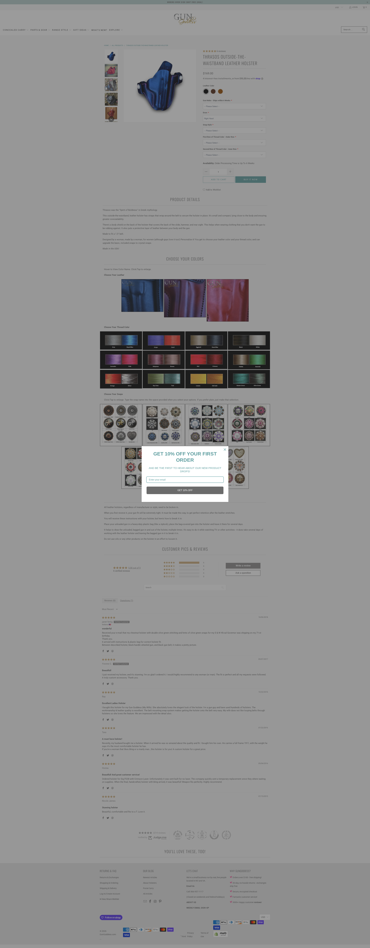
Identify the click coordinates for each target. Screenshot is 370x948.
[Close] (224, 449)
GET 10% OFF (185, 490)
